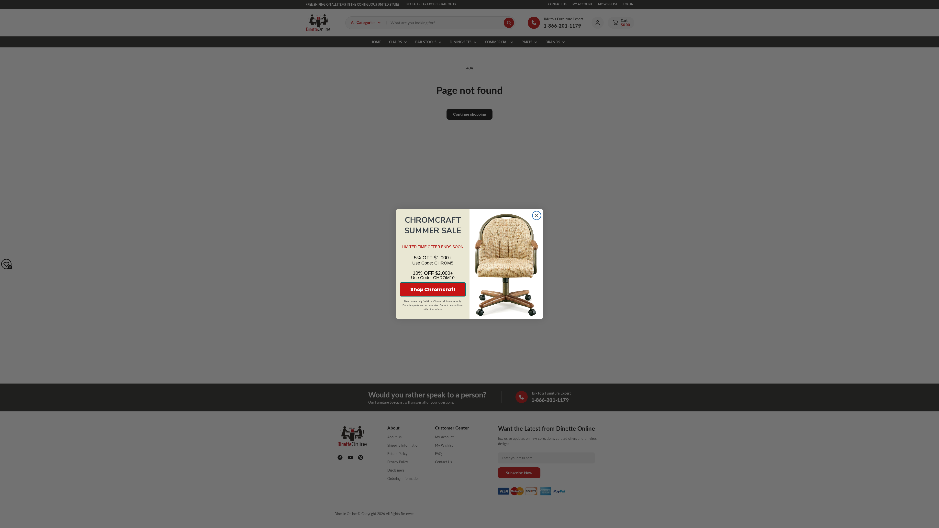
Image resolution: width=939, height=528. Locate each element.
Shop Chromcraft (433, 289)
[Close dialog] (536, 215)
